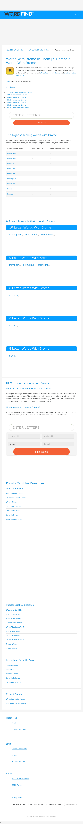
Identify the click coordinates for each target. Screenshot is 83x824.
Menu (77, 14)
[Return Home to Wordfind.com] (19, 17)
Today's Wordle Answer (15, 519)
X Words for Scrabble (14, 618)
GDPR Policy (17, 785)
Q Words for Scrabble (14, 623)
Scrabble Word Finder (14, 493)
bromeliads (11, 153)
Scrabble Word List (19, 729)
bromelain (11, 184)
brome (9, 189)
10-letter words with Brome (17, 95)
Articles (14, 723)
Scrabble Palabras (13, 678)
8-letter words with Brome (16, 100)
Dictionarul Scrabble (13, 682)
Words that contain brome (15, 699)
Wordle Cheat (11, 502)
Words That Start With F (15, 635)
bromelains (11, 158)
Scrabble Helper (12, 515)
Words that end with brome (50, 73)
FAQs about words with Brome (18, 107)
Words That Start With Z (15, 627)
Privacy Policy (17, 797)
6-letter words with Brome (16, 102)
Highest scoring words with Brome (19, 92)
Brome (8, 81)
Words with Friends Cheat (16, 498)
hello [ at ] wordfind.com (20, 779)
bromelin (10, 163)
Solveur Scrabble (12, 665)
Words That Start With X (15, 640)
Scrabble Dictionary (13, 506)
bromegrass (11, 179)
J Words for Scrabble (14, 610)
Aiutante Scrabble (12, 674)
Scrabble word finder (19, 749)
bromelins (11, 174)
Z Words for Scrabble (14, 614)
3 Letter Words (11, 648)
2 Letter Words (11, 644)
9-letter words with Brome (16, 97)
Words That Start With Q (15, 631)
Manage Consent (70, 804)
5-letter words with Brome (16, 105)
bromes (10, 194)
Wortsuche (10, 669)
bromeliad (11, 168)
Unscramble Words (13, 510)
